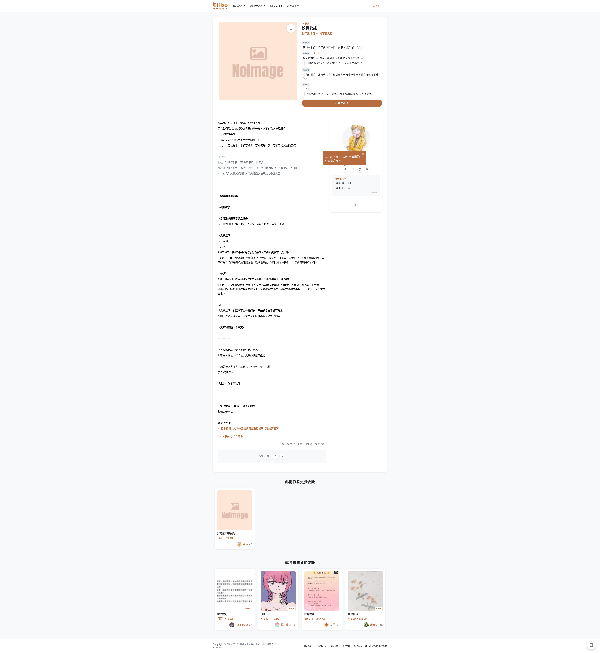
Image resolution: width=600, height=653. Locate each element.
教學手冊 (346, 645)
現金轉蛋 (353, 614)
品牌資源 (358, 645)
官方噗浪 (334, 645)
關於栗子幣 (290, 6)
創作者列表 (254, 6)
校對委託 (309, 614)
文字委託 (227, 436)
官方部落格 (321, 645)
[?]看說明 (316, 53)
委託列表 (236, 6)
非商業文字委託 (226, 533)
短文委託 (222, 614)
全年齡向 (240, 436)
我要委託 (340, 103)
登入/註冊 (378, 6)
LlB (263, 614)
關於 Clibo (273, 6)
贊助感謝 (308, 645)
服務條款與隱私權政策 (376, 645)
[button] (591, 644)
